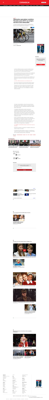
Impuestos (31, 134)
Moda (3, 391)
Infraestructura (14, 387)
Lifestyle (23, 386)
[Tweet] (31, 27)
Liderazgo (23, 379)
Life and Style (41, 5)
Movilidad (14, 393)
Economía (18, 5)
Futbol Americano (24, 384)
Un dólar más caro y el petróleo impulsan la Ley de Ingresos (35, 147)
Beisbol (23, 383)
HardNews (34, 134)
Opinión (4, 386)
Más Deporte (24, 385)
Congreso (4, 384)
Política (14, 5)
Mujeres (37, 5)
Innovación (23, 375)
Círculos (4, 390)
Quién (3, 388)
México (4, 383)
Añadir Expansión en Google (24, 27)
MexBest (23, 388)
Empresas (10, 5)
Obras (31, 5)
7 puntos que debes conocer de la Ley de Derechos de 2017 (13, 147)
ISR (28, 134)
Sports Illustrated (24, 382)
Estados (4, 385)
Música (13, 383)
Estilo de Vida (24, 392)
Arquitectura (14, 388)
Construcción (14, 386)
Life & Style (14, 380)
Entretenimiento (15, 381)
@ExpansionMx (19, 45)
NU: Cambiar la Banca (40, 53)
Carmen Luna (17, 152)
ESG (34, 5)
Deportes (14, 382)
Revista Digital (43, 2)
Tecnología (27, 5)
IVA (26, 134)
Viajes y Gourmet (5, 392)
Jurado (23, 393)
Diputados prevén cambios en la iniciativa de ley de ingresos (24, 147)
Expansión (17, 157)
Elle (13, 376)
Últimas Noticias (6, 5)
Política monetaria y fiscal (19, 134)
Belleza (14, 377)
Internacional (22, 5)
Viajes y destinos (24, 390)
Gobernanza (14, 392)
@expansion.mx (25, 395)
